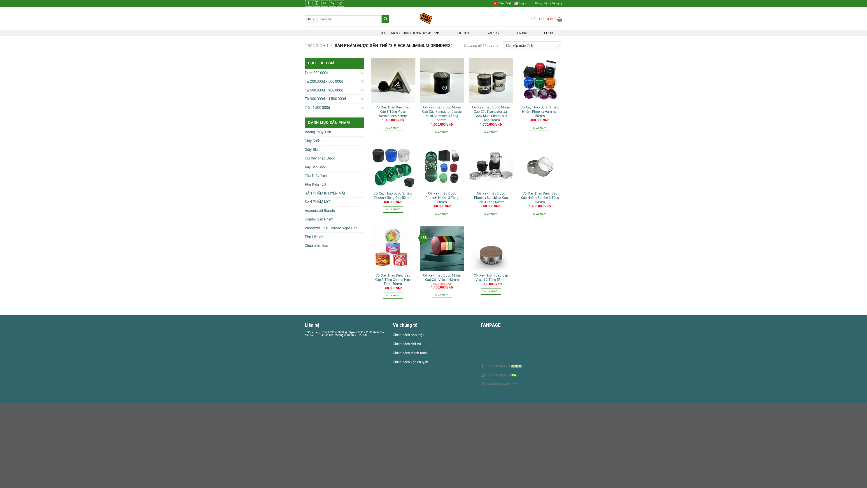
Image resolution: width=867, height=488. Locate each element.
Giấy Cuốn (313, 141)
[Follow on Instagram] (316, 3)
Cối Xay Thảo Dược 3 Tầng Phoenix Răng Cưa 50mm (393, 196)
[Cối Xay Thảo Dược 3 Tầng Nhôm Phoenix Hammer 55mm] (540, 80)
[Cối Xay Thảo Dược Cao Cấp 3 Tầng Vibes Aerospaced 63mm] (393, 80)
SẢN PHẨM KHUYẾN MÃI (325, 193)
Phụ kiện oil (314, 237)
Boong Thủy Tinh (318, 132)
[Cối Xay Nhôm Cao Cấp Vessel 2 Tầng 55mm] (491, 248)
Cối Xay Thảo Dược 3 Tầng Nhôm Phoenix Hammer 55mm (539, 112)
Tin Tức (522, 33)
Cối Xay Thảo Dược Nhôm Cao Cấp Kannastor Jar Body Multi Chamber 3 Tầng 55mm (491, 114)
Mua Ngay (393, 127)
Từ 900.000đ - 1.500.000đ (325, 99)
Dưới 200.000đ (317, 73)
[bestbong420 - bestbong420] (434, 18)
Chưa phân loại (316, 245)
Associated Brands (320, 211)
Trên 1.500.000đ (317, 108)
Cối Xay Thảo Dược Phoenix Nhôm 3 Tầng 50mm (442, 198)
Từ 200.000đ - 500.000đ (324, 81)
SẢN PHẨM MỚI (318, 202)
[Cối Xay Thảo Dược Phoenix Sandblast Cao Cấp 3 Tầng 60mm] (491, 166)
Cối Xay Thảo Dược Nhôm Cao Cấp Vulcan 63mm (442, 278)
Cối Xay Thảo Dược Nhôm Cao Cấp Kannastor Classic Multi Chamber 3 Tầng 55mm (442, 114)
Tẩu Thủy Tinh (316, 176)
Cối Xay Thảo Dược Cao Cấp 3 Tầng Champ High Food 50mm (393, 280)
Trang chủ (316, 45)
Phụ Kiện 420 (315, 184)
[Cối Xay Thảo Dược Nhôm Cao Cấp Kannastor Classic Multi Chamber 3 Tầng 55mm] (442, 80)
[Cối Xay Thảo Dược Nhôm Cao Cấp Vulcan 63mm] (442, 248)
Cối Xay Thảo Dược (320, 158)
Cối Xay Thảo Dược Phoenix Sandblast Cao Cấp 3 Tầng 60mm (491, 198)
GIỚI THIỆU (463, 33)
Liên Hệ (548, 33)
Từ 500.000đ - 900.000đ (324, 90)
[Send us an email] (324, 3)
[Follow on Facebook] (308, 3)
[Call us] (332, 3)
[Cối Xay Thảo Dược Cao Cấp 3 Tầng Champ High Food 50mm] (393, 248)
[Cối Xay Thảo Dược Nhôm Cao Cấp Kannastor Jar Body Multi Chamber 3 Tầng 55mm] (491, 80)
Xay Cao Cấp (315, 167)
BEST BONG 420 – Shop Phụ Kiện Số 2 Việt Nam (410, 33)
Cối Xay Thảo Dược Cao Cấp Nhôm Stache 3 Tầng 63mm (540, 198)
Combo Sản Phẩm (319, 219)
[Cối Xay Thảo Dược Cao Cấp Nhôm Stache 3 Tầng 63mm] (540, 166)
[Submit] (385, 19)
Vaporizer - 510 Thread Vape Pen (331, 228)
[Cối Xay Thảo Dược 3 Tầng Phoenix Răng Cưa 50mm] (393, 166)
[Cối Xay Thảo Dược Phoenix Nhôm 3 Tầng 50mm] (442, 166)
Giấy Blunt (313, 150)
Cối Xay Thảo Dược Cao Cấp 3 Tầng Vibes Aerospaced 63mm (393, 112)
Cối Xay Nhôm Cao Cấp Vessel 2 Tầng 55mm (491, 278)
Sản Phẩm (493, 33)
